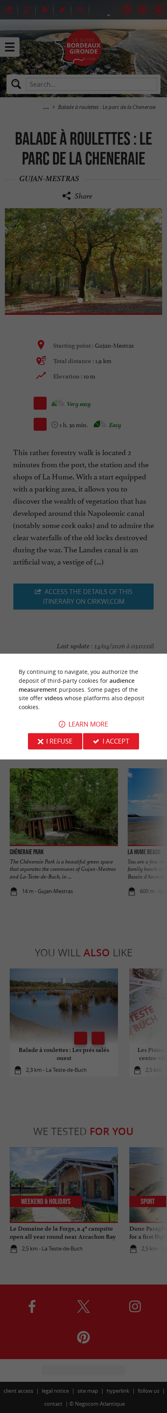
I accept (116, 741)
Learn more (88, 724)
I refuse (59, 741)
